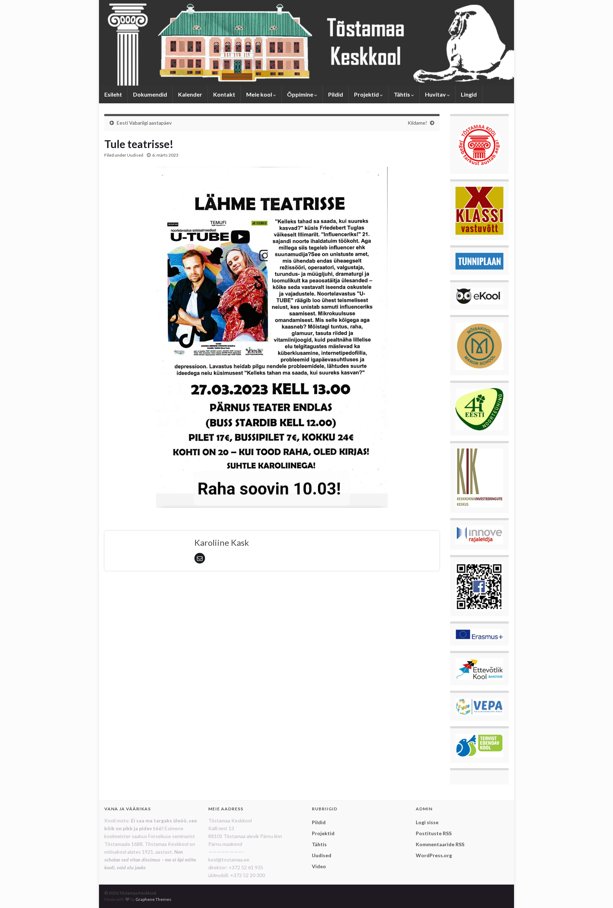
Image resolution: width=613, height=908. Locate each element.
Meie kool (259, 94)
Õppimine (300, 94)
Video (319, 866)
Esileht (113, 94)
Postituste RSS (434, 833)
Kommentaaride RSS (440, 844)
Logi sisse (427, 822)
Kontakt (224, 94)
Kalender (190, 94)
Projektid (367, 94)
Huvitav (436, 94)
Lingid (469, 94)
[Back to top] (597, 892)
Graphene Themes (153, 899)
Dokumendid (150, 94)
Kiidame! (417, 123)
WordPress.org (434, 855)
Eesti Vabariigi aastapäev (144, 123)
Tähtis (402, 94)
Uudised (135, 155)
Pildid (335, 94)
